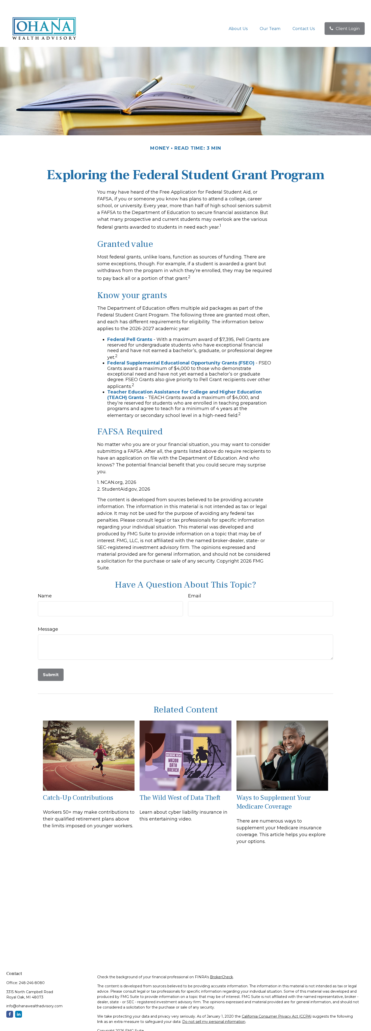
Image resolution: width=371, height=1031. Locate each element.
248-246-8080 (32, 983)
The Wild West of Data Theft (180, 797)
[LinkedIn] (18, 1014)
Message (48, 629)
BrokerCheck (221, 977)
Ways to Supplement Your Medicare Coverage (273, 802)
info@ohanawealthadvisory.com (34, 1006)
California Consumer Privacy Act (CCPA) (276, 1016)
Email (194, 596)
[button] (238, 28)
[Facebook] (9, 1014)
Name (45, 596)
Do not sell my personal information (213, 1021)
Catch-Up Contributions (78, 797)
